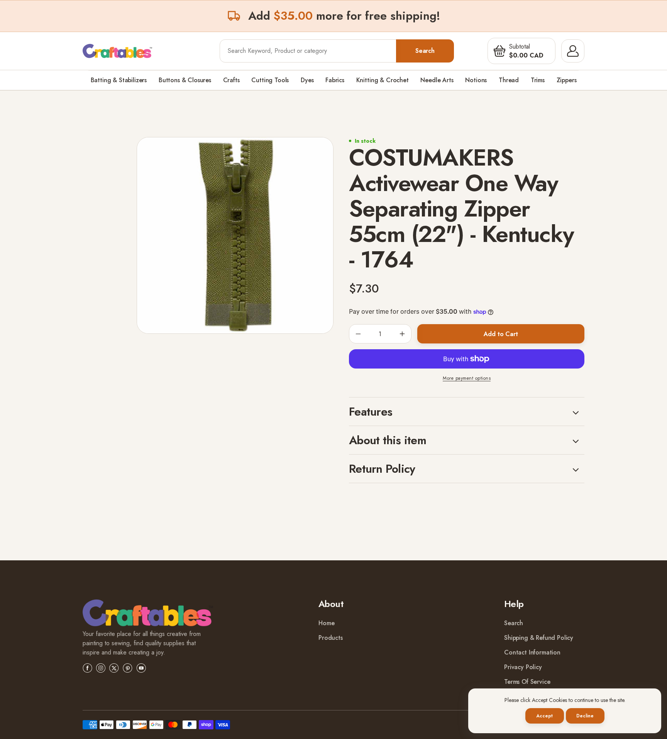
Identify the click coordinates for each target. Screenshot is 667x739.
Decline (584, 715)
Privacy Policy (523, 667)
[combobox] (308, 51)
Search (425, 50)
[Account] (572, 51)
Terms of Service (527, 681)
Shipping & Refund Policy (538, 637)
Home (326, 623)
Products (330, 637)
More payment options (467, 378)
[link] (148, 614)
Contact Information (532, 652)
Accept (544, 715)
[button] (499, 51)
